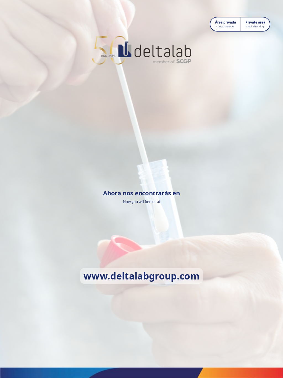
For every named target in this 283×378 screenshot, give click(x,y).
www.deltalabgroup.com (141, 276)
